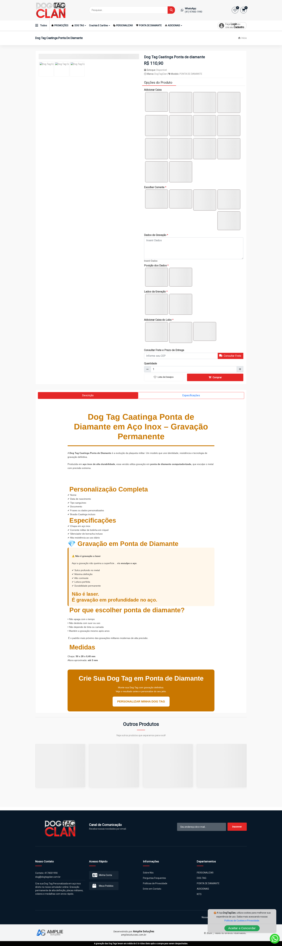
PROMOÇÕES (61, 25)
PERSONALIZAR (124, 25)
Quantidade (150, 363)
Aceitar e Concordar (242, 928)
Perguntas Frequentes (154, 881)
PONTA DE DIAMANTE (150, 25)
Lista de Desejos (165, 377)
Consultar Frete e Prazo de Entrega (164, 350)
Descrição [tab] (88, 395)
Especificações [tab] (191, 395)
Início (244, 38)
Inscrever (237, 830)
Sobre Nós (148, 876)
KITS (199, 897)
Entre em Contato (152, 892)
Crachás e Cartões (98, 25)
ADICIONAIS (174, 25)
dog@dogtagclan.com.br (48, 880)
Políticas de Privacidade (155, 886)
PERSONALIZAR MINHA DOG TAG (141, 701)
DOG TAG (79, 25)
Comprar (217, 377)
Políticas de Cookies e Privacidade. (242, 920)
